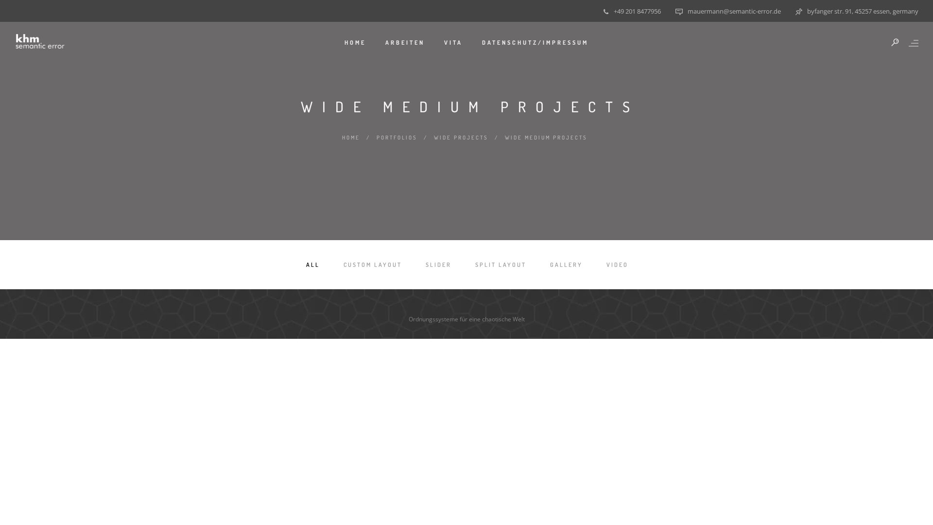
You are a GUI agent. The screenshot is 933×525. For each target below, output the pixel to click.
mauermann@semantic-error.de (734, 11)
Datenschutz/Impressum (535, 42)
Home (355, 42)
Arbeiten (405, 42)
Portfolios (397, 137)
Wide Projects (461, 137)
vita (453, 42)
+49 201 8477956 (637, 11)
